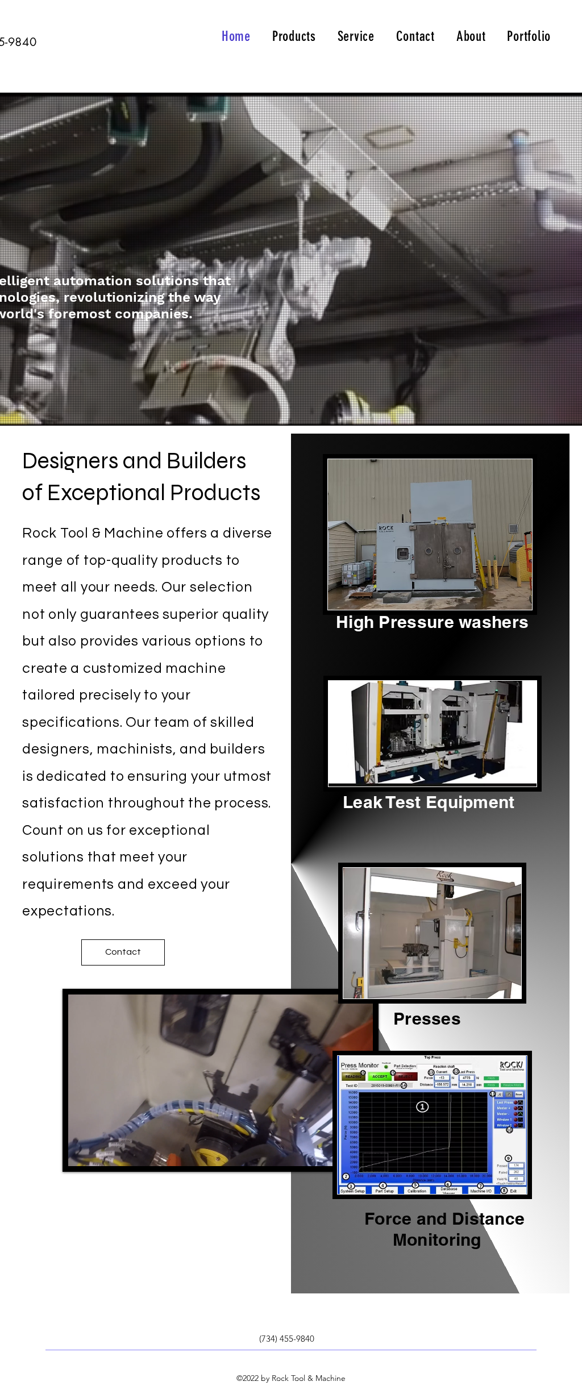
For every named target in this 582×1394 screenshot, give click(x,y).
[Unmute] (102, 1150)
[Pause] (83, 1150)
